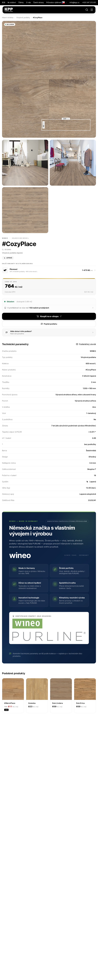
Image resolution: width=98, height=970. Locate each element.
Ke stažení (12, 2)
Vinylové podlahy (23, 17)
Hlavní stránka (7, 17)
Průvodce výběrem (53, 2)
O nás (28, 2)
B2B (3, 2)
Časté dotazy (38, 2)
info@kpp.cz (74, 2)
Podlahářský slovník (87, 344)
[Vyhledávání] (86, 9)
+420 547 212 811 (89, 2)
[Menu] (91, 9)
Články (21, 2)
